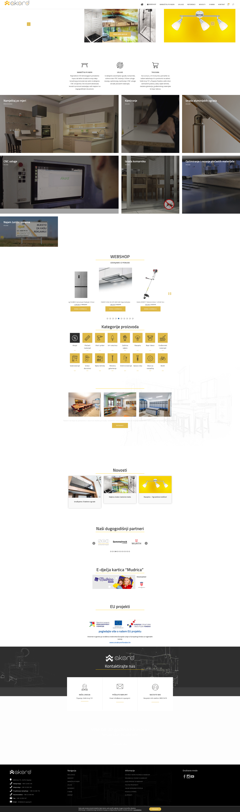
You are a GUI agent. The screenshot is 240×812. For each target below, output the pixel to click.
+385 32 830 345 (27, 784)
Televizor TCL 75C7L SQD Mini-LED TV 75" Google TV (133, 302)
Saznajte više (120, 744)
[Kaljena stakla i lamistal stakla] (120, 484)
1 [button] (110, 551)
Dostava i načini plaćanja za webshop (137, 775)
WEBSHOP (120, 256)
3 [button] (114, 551)
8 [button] (122, 551)
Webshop (71, 778)
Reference (71, 788)
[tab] (132, 318)
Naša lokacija (84, 694)
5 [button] (117, 551)
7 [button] (120, 551)
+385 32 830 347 (21, 798)
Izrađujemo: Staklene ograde (84, 501)
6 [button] (119, 551)
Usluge (120, 72)
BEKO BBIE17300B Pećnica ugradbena (98, 302)
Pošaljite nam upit (120, 694)
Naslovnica (71, 775)
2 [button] (112, 551)
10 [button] (125, 551)
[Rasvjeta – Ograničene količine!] (155, 484)
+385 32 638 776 (35, 791)
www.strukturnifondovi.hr (120, 642)
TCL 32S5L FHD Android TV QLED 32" (168, 302)
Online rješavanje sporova (134, 788)
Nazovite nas (155, 694)
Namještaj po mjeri (84, 72)
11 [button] (127, 551)
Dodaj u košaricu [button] (168, 309)
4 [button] (115, 551)
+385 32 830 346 (26, 787)
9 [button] (124, 551)
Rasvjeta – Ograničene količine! (155, 497)
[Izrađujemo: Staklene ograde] (84, 487)
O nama (70, 792)
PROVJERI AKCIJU (120, 34)
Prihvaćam (155, 809)
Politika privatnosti (131, 785)
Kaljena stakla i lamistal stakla (120, 497)
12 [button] (129, 551)
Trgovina (155, 72)
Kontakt (70, 795)
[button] (93, 543)
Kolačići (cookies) (130, 792)
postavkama (137, 810)
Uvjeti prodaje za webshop (134, 781)
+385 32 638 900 (29, 794)
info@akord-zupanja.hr (25, 802)
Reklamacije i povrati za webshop (136, 778)
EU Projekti (128, 795)
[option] (103, 542)
